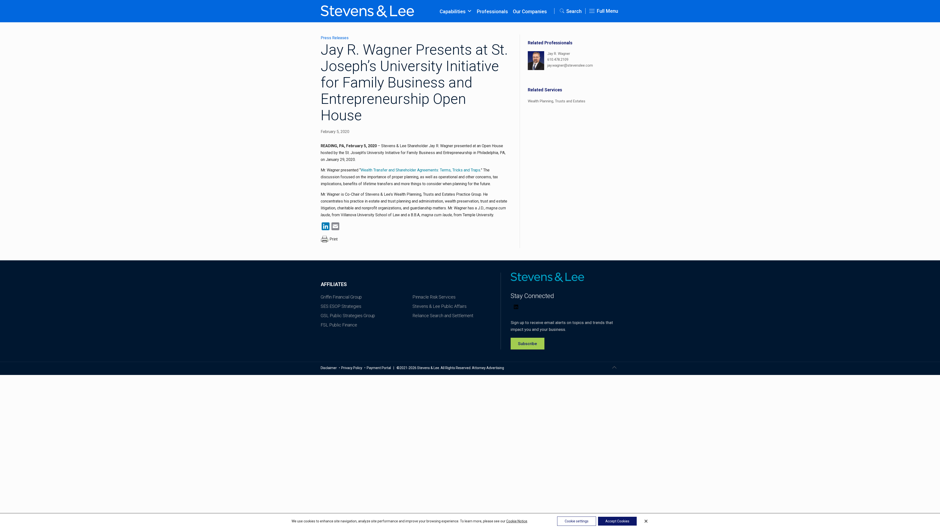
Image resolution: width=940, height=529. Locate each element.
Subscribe (527, 343)
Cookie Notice (516, 521)
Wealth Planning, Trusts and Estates (556, 101)
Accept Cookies (617, 521)
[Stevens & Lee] (367, 11)
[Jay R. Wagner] (536, 61)
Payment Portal (379, 368)
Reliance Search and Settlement (442, 315)
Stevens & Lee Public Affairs (439, 306)
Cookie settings (576, 521)
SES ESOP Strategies (341, 306)
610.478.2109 (557, 59)
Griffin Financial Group (341, 297)
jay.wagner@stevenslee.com (570, 65)
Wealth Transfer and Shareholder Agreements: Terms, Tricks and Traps (420, 170)
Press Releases (335, 38)
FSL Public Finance (339, 324)
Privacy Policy (352, 368)
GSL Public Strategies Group (348, 315)
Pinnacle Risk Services (434, 297)
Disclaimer (329, 368)
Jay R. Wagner (558, 53)
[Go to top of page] (614, 367)
